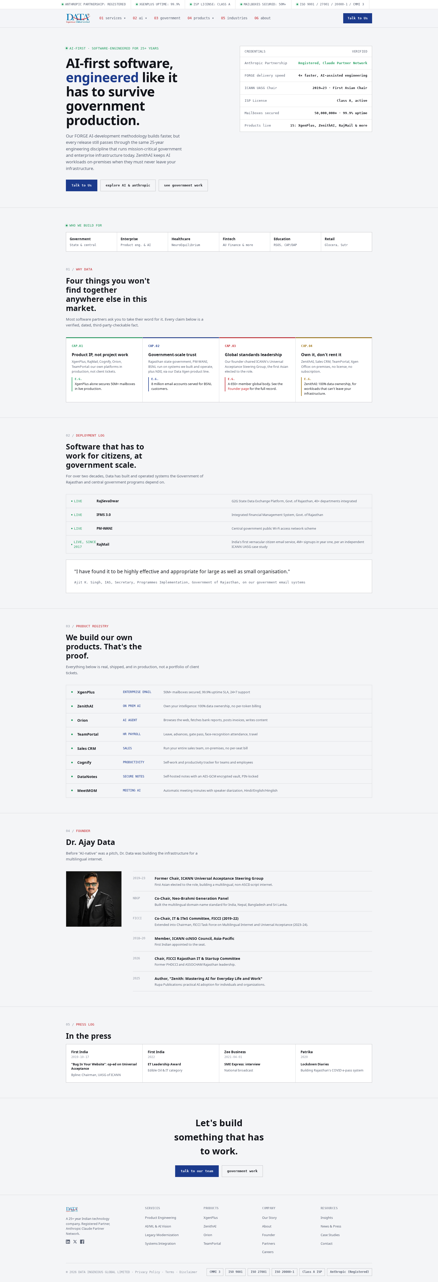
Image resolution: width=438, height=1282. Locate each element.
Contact (327, 1243)
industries (234, 18)
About (266, 1226)
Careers (267, 1252)
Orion (82, 720)
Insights (327, 1217)
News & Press (331, 1226)
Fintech (238, 242)
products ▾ (201, 18)
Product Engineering (160, 1217)
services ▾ (112, 18)
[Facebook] (82, 1242)
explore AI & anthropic (128, 185)
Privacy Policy (147, 1272)
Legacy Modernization (162, 1235)
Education (285, 242)
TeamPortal (87, 734)
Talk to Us (358, 18)
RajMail (103, 544)
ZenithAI (85, 705)
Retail (336, 242)
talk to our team (197, 1171)
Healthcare (186, 242)
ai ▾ (140, 18)
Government (83, 242)
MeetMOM (87, 790)
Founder (268, 1235)
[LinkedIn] (68, 1242)
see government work (183, 185)
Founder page (238, 389)
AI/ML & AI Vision (158, 1226)
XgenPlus (86, 692)
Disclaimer (188, 1272)
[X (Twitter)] (75, 1242)
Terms (169, 1272)
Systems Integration (160, 1243)
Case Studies (330, 1235)
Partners (268, 1243)
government (167, 18)
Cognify (84, 762)
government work (242, 1171)
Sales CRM (86, 748)
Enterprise (136, 242)
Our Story (269, 1217)
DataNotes (87, 776)
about (262, 18)
